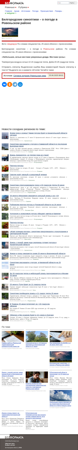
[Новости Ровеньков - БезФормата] (12, 2)
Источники (25, 11)
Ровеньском (48, 49)
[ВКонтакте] (4, 84)
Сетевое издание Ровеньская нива (29, 76)
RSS (20, 447)
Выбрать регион (10, 445)
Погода (35, 11)
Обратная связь (10, 443)
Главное (8, 11)
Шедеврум (12, 44)
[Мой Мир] (20, 84)
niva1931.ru (8, 38)
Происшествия (46, 11)
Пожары (58, 11)
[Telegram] (14, 84)
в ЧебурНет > (10, 13)
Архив (16, 11)
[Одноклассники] (9, 84)
